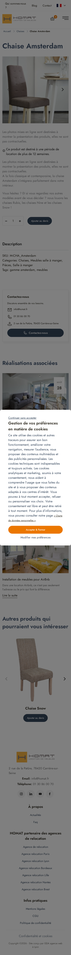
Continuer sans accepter (22, 418)
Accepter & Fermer (35, 529)
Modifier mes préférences (36, 537)
